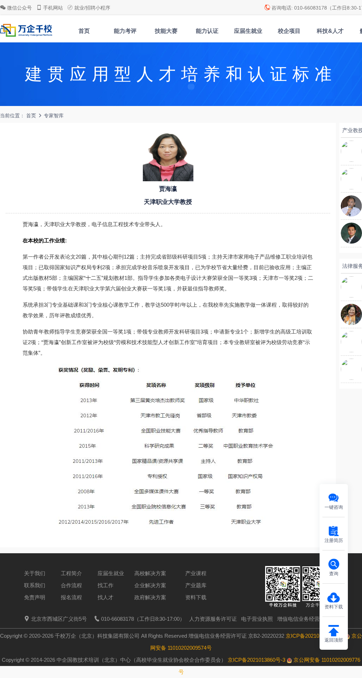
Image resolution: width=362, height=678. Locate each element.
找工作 (105, 585)
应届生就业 (248, 31)
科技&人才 (330, 31)
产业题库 (195, 585)
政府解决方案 (150, 597)
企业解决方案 (150, 585)
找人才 (105, 597)
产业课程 (195, 573)
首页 (84, 31)
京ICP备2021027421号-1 (314, 636)
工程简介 (71, 573)
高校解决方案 (150, 573)
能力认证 (207, 31)
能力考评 (125, 31)
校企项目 (289, 31)
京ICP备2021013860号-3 (256, 660)
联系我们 (34, 585)
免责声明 (34, 597)
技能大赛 (166, 31)
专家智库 (54, 115)
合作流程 (71, 585)
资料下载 (195, 597)
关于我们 (34, 573)
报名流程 (71, 597)
